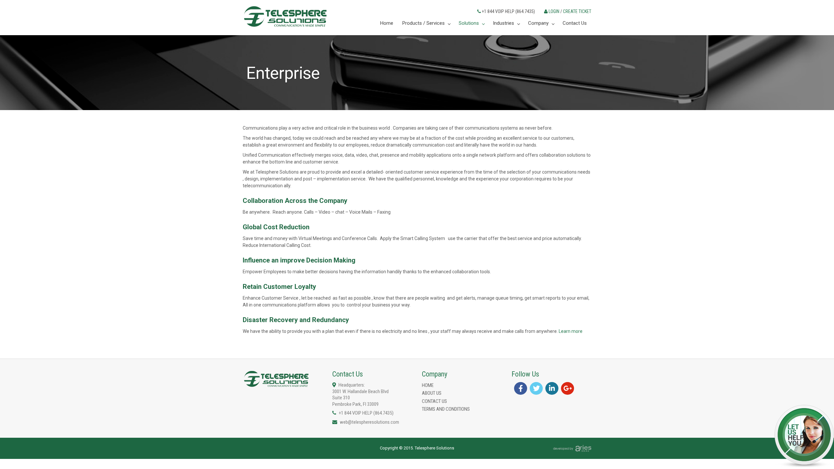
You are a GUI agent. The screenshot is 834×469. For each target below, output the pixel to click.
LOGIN (554, 11)
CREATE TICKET (577, 11)
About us (431, 393)
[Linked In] (551, 388)
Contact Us (434, 401)
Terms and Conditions (446, 409)
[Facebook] (520, 388)
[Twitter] (536, 388)
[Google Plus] (567, 388)
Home (428, 385)
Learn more (570, 331)
